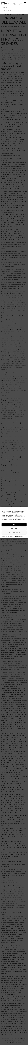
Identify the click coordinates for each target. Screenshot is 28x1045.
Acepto (14, 524)
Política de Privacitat (16, 536)
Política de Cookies (6, 536)
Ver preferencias (14, 533)
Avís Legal (23, 536)
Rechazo (14, 529)
